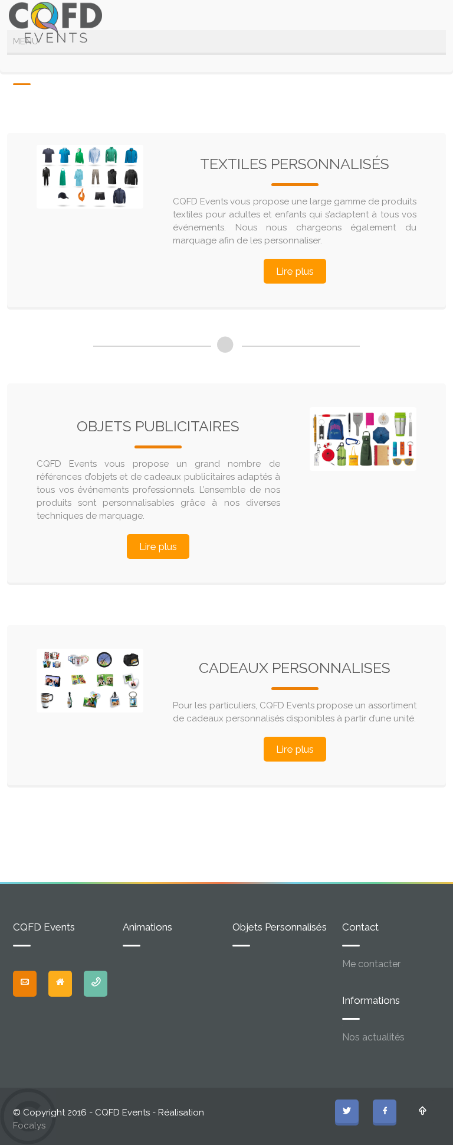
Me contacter (371, 964)
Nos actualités (373, 1037)
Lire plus (295, 271)
